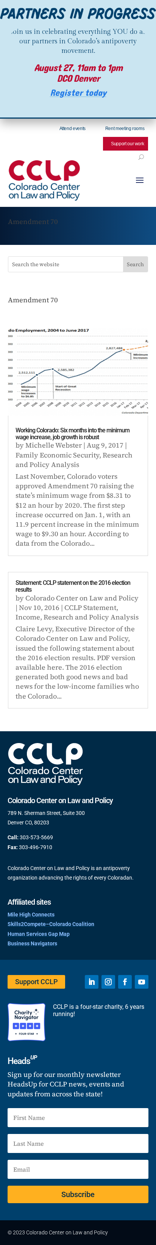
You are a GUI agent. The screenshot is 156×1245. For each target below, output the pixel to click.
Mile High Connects (31, 915)
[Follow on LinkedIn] (91, 982)
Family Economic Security (57, 455)
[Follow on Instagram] (108, 982)
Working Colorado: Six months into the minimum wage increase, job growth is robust (72, 434)
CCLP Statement (90, 607)
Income (28, 617)
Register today (78, 93)
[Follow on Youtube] (141, 982)
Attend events (72, 128)
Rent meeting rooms (125, 128)
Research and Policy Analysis (74, 459)
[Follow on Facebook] (125, 982)
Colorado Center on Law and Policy (82, 598)
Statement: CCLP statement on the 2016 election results (73, 586)
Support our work (127, 143)
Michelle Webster (53, 445)
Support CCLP (36, 982)
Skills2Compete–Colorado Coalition (51, 924)
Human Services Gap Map (39, 934)
